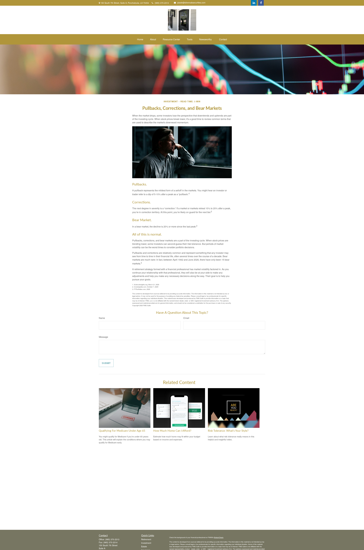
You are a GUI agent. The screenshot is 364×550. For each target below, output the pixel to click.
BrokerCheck (218, 537)
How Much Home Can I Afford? (172, 431)
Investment (146, 542)
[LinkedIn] (254, 3)
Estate (144, 546)
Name (102, 318)
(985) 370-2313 (162, 2)
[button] (140, 39)
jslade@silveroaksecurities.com (191, 2)
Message (103, 337)
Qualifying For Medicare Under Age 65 (122, 431)
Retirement (146, 539)
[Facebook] (261, 3)
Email (186, 318)
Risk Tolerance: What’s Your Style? (228, 431)
